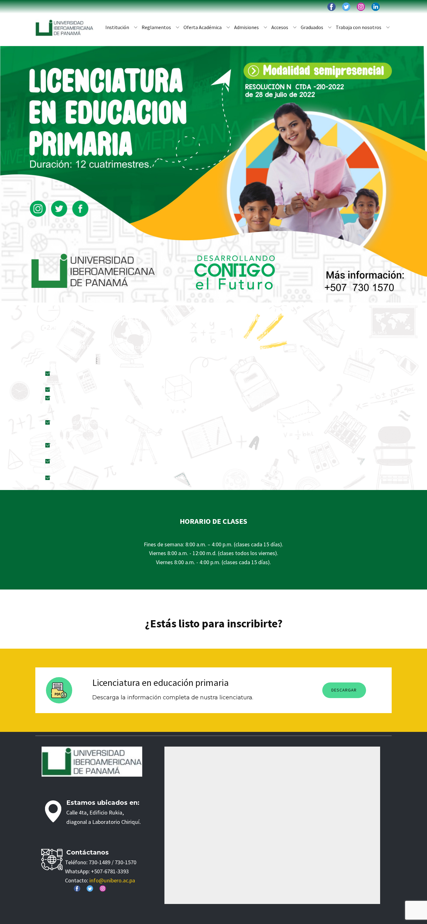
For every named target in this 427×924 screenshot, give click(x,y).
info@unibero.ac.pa (112, 880)
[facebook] (331, 7)
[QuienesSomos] (92, 762)
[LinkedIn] (375, 7)
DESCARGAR (344, 690)
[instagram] (361, 7)
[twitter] (346, 7)
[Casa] (64, 28)
